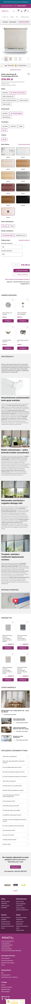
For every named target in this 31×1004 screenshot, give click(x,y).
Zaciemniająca (6, 117)
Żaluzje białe (19, 924)
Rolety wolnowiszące (19, 92)
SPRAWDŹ (25, 1)
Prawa (12, 226)
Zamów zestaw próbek (24, 144)
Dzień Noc (13, 126)
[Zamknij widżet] (2, 998)
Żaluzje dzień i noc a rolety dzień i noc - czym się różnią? (15, 711)
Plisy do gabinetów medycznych (21, 904)
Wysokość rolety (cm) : (7, 250)
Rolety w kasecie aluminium (9, 100)
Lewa (5, 226)
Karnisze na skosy (5, 924)
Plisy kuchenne (20, 901)
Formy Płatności (5, 958)
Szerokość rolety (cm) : (7, 243)
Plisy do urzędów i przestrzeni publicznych (22, 908)
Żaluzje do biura (20, 930)
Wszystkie (5, 113)
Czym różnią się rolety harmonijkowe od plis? (19, 719)
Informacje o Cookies (6, 987)
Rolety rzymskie (24, 100)
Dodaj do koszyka (23, 270)
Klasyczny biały (8, 235)
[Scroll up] (2, 59)
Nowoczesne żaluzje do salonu (22, 927)
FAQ (2, 972)
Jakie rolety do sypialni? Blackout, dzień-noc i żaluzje (21, 728)
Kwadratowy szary (20, 235)
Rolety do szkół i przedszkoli (5, 906)
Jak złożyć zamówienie (7, 960)
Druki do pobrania (5, 975)
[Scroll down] (28, 59)
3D (5, 130)
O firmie (3, 985)
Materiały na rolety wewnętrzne (18, 737)
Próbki (2, 965)
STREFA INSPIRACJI (8, 687)
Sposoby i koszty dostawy (7, 962)
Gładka (21, 126)
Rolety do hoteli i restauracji (5, 902)
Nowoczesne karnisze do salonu (7, 927)
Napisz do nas (15, 867)
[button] (14, 11)
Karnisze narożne (5, 921)
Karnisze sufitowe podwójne (5, 918)
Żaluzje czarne (20, 921)
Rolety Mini (5, 92)
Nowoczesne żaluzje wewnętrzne (21, 918)
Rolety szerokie (6, 104)
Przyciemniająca (17, 113)
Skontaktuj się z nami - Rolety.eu (9, 977)
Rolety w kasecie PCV (8, 96)
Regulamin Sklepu (5, 989)
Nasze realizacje (5, 991)
